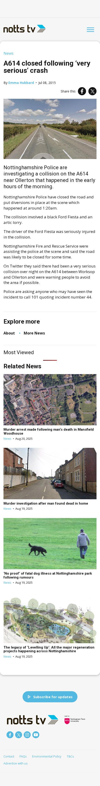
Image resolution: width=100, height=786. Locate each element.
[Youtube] (35, 734)
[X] (92, 91)
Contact (8, 756)
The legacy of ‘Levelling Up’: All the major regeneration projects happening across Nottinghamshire (48, 649)
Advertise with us (15, 763)
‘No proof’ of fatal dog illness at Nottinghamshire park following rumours (47, 575)
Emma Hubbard (21, 82)
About (9, 333)
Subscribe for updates (53, 696)
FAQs (23, 756)
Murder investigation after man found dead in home (45, 503)
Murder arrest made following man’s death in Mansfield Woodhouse (48, 431)
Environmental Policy (46, 756)
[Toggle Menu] (90, 29)
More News (34, 333)
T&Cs (70, 756)
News (8, 53)
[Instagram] (27, 734)
